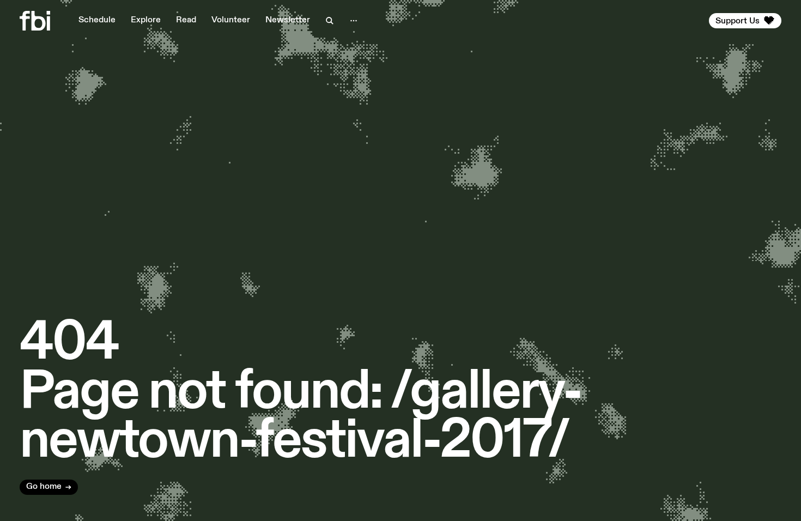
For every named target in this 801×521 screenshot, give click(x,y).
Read (186, 20)
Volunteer (230, 20)
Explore (146, 20)
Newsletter (287, 20)
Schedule (97, 20)
